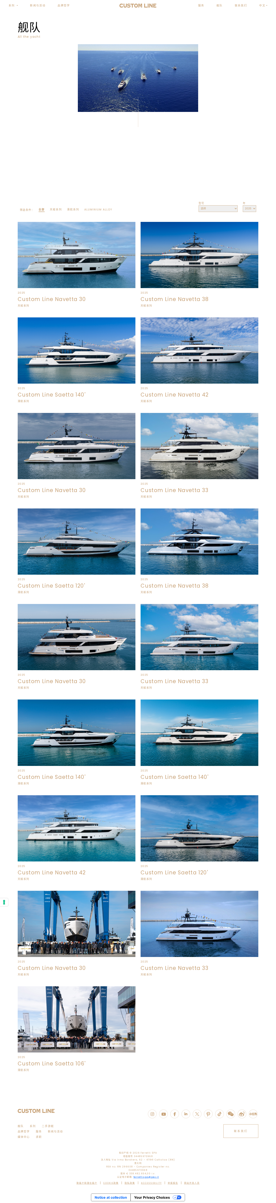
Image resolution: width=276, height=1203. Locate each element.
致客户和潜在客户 (87, 1183)
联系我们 (241, 5)
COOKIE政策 (111, 1183)
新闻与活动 (37, 5)
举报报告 (173, 1183)
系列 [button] (12, 5)
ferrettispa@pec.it (146, 1177)
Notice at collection (111, 1197)
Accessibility (151, 1183)
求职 (39, 1137)
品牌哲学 (64, 5)
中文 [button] (262, 5)
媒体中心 (24, 1137)
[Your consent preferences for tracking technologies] (4, 902)
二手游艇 (48, 1126)
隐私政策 (130, 1183)
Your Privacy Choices (152, 1197)
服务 (201, 5)
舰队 (219, 5)
